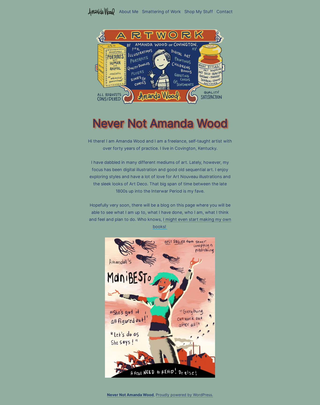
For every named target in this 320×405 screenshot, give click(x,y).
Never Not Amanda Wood (130, 394)
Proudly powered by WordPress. (184, 394)
